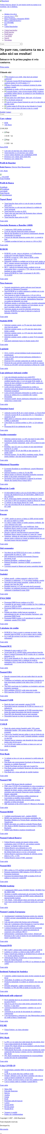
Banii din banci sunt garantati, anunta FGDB (19, 704)
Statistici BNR (6, 321)
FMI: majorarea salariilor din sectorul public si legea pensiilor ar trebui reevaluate (22, 801)
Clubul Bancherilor (11, 26)
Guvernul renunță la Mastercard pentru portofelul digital (23, 566)
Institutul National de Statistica (14, 971)
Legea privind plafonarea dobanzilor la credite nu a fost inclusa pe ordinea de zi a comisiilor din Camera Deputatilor (23, 395)
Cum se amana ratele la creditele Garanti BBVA (20, 1081)
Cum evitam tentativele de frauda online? (18, 1044)
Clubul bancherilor (10, 30)
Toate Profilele (5, 179)
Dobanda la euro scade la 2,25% (15, 650)
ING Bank (4, 1037)
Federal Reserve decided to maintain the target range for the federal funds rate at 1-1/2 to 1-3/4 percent (23, 851)
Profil (6, 1099)
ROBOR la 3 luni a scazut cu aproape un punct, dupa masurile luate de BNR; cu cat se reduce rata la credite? (23, 633)
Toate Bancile (5, 193)
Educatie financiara (11, 1091)
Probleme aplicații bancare (13, 1101)
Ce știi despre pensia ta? (14, 100)
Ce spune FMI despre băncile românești (18, 784)
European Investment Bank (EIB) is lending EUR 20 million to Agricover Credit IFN (22, 877)
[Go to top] (1, 1133)
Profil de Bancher (8, 163)
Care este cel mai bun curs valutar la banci (18, 151)
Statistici (4, 574)
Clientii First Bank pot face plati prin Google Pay (21, 766)
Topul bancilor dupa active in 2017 (16, 217)
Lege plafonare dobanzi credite (14, 373)
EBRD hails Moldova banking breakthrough (19, 830)
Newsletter (8, 40)
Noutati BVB (6, 945)
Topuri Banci (6, 199)
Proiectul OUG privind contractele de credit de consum (23, 361)
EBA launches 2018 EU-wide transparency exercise (22, 692)
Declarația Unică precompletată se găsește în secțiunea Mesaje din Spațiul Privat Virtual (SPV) (23, 479)
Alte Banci (8, 125)
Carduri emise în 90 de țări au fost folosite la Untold (24, 106)
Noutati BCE (6, 646)
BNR (6, 123)
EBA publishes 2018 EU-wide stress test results (20, 690)
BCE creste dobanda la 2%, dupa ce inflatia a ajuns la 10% (24, 658)
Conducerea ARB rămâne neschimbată (17, 229)
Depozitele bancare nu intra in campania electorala (21, 716)
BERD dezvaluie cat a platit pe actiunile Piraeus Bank (23, 824)
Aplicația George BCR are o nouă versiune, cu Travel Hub (24, 413)
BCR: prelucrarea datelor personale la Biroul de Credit (23, 499)
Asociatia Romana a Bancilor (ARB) (16, 225)
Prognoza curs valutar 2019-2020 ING (17, 157)
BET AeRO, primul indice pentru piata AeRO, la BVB (23, 950)
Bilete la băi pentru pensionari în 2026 (17, 476)
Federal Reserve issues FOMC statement (18, 858)
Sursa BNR (4, 147)
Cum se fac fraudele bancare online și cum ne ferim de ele (24, 734)
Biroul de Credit (7, 488)
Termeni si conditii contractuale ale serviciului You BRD (23, 894)
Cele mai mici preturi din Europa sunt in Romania (21, 922)
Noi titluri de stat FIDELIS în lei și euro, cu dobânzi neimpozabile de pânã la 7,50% (22, 553)
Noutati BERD (6, 812)
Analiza (7, 1095)
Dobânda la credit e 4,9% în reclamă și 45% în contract (25, 89)
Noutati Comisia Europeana (12, 912)
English (2, 112)
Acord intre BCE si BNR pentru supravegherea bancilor (23, 652)
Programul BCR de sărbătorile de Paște (17, 426)
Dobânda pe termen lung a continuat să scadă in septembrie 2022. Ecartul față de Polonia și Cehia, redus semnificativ (23, 662)
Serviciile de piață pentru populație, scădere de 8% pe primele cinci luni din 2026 (22, 583)
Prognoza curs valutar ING (13, 159)
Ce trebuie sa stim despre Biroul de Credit (18, 502)
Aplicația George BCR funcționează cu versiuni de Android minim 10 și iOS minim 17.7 (22, 82)
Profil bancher (9, 32)
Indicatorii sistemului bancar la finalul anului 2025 (21, 341)
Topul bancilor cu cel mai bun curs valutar (18, 153)
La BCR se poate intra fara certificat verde (18, 1074)
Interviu (7, 1093)
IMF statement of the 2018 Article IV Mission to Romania (24, 804)
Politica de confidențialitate (13, 1114)
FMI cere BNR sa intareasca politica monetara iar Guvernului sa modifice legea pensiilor (21, 797)
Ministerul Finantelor (9, 464)
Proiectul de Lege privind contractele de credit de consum (24, 363)
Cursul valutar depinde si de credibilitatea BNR (20, 155)
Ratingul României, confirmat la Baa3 (17, 560)
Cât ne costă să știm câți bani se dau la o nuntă (22, 108)
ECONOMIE (9, 23)
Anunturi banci (7, 408)
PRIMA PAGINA (10, 14)
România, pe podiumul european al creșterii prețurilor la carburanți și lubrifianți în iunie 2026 (23, 589)
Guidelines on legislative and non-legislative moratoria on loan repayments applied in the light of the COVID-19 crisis (24, 682)
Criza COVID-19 (7, 1065)
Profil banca (8, 34)
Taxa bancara (6, 283)
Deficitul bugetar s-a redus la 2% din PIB (18, 473)
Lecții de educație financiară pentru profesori (19, 231)
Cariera (6, 1103)
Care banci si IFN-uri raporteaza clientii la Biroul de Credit (24, 500)
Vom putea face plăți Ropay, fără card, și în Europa (23, 98)
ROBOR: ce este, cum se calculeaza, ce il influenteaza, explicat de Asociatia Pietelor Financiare (23, 254)
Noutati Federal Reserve (11, 838)
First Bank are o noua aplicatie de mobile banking (21, 772)
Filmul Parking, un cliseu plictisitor (16, 1030)
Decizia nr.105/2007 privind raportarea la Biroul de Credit (24, 365)
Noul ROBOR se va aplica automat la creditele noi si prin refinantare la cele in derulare (24, 292)
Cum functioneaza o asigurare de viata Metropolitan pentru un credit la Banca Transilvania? (24, 1016)
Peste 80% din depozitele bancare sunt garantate (20, 714)
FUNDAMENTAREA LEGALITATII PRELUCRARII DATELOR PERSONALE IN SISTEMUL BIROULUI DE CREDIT (24, 495)
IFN (5, 24)
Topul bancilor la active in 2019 (15, 211)
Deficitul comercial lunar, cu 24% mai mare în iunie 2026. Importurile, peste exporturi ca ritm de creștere (24, 440)
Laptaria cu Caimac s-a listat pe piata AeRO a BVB (22, 952)
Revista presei (9, 1107)
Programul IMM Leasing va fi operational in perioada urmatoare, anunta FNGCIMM (22, 619)
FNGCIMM (5, 598)
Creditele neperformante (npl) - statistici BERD (20, 816)
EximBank (3, 189)
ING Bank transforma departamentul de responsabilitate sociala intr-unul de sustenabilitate (23, 1057)
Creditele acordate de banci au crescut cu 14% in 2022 (23, 241)
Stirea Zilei (8, 1089)
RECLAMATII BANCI (12, 21)
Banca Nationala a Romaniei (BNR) (16, 19)
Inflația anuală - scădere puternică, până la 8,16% (21, 578)
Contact (8, 112)
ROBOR (4, 249)
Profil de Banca (7, 183)
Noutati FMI (5, 780)
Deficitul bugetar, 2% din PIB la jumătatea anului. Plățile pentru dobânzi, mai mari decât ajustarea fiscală (23, 455)
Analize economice (8, 434)
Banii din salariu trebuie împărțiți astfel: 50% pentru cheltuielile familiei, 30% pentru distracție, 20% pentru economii (23, 730)
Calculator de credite (9, 628)
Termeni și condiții (10, 1112)
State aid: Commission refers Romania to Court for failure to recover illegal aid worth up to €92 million (24, 925)
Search (6, 38)
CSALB (3, 724)
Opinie (6, 1097)
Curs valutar (5, 118)
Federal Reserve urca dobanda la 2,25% (18, 848)
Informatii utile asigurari (11, 995)
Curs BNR (8, 36)
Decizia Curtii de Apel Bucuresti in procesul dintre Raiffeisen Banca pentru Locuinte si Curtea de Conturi (23, 533)
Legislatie (4, 349)
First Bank (5, 754)
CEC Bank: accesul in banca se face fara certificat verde (23, 1080)
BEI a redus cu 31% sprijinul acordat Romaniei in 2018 (23, 870)
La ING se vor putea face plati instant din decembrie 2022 (24, 1042)
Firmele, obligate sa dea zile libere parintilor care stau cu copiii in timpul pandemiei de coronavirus (23, 1077)
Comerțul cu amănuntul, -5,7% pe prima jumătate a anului (24, 580)
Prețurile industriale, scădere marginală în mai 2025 (22, 986)
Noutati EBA (6, 672)
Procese (3, 514)
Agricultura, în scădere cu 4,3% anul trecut (19, 980)
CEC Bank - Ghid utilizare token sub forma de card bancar (24, 900)
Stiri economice (7, 548)
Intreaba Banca (9, 17)
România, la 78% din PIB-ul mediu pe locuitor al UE (22, 988)
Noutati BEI (5, 866)
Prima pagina (4, 67)
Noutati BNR (9, 1105)
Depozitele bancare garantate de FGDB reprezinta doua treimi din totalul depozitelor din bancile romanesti (23, 711)
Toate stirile (4, 221)
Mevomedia (4, 1129)
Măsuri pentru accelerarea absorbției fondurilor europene (23, 474)
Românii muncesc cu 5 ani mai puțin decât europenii (22, 586)
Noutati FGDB (6, 700)
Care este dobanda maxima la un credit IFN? (19, 377)
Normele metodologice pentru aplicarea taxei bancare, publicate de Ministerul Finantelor (22, 288)
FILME (3, 1025)
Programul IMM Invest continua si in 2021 (19, 602)
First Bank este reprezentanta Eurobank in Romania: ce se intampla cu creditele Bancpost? (24, 763)
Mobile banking (7, 886)
